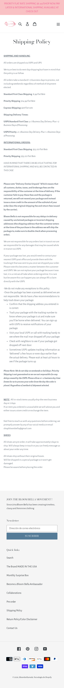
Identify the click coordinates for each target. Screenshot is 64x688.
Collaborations (14, 593)
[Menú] (58, 24)
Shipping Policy (14, 610)
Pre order (11, 601)
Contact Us (12, 628)
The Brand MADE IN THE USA (22, 566)
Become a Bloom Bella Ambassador (25, 584)
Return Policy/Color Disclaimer (22, 619)
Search (10, 557)
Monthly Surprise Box (18, 575)
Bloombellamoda (26, 677)
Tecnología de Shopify (43, 677)
